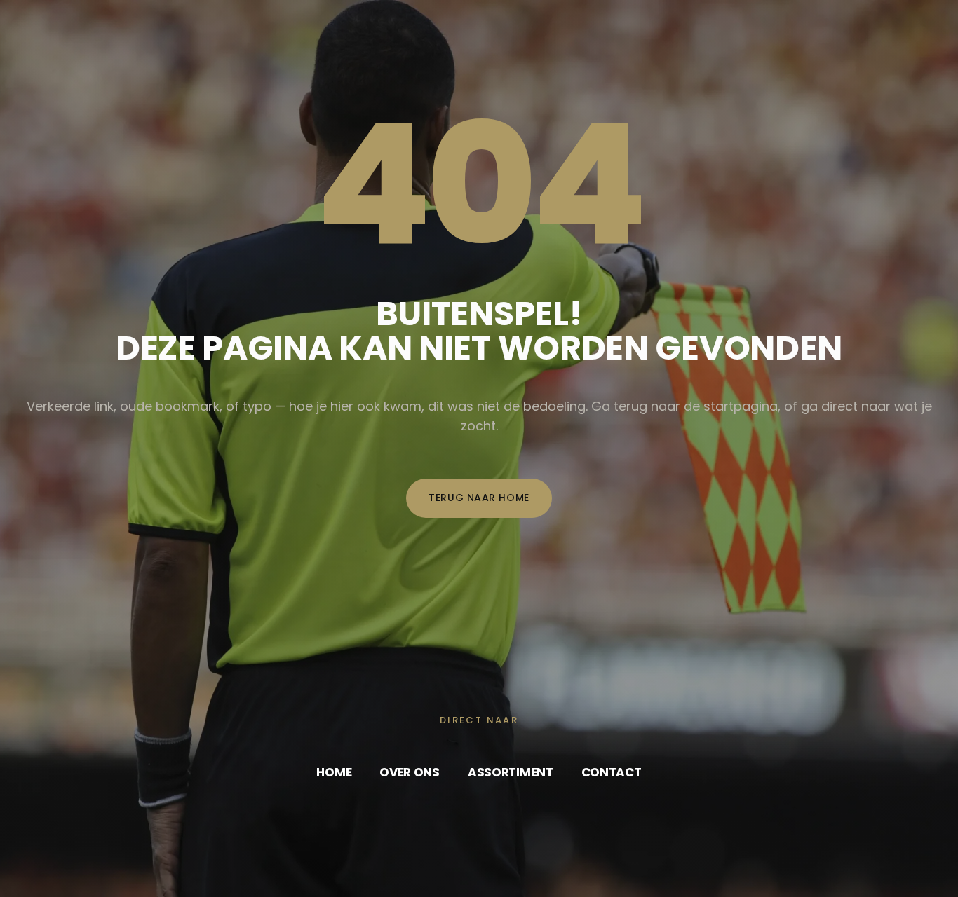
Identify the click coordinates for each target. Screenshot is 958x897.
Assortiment (510, 772)
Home (333, 772)
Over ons (409, 772)
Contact (611, 772)
